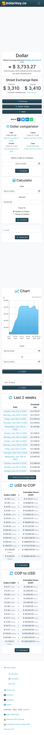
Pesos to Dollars (22, 214)
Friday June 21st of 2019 (32, 149)
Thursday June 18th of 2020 (15, 423)
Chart (23, 371)
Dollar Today (11, 668)
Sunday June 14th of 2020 (33, 138)
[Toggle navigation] (39, 3)
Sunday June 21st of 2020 (15, 411)
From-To (22, 208)
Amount (22, 197)
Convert (23, 220)
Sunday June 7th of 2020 (15, 471)
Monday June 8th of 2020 (15, 467)
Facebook (9, 695)
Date (22, 186)
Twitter (8, 705)
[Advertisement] (22, 30)
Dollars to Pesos (22, 211)
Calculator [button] (23, 565)
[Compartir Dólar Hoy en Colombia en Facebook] (19, 119)
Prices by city (31, 92)
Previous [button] (23, 101)
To (22, 357)
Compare (23, 171)
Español (26, 709)
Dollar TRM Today (12, 714)
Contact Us (10, 690)
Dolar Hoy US (9, 729)
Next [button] (23, 112)
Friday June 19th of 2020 (15, 419)
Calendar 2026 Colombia (15, 719)
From (22, 346)
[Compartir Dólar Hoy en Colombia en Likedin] (27, 119)
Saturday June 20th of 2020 (15, 415)
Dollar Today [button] (23, 106)
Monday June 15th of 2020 (15, 437)
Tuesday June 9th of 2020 (15, 463)
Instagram (10, 700)
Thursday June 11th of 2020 (15, 453)
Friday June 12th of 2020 (15, 449)
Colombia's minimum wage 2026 (18, 724)
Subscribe (23, 237)
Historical (14, 674)
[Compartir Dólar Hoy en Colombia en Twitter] (23, 119)
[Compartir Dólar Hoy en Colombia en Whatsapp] (31, 119)
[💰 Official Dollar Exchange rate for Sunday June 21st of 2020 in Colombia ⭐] (14, 3)
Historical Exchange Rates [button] (23, 477)
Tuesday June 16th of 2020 (15, 433)
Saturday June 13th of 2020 (15, 445)
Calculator (15, 679)
